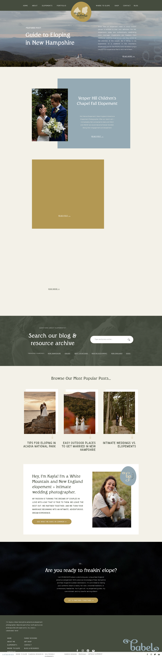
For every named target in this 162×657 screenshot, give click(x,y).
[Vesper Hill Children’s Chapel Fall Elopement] (50, 115)
